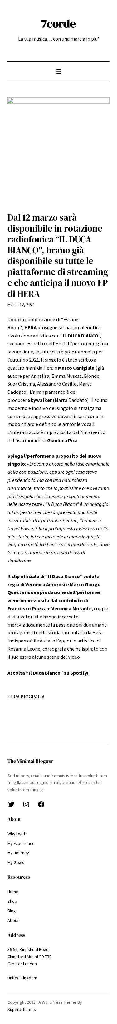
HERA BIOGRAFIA (26, 696)
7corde (58, 23)
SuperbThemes (21, 1009)
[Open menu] (58, 71)
